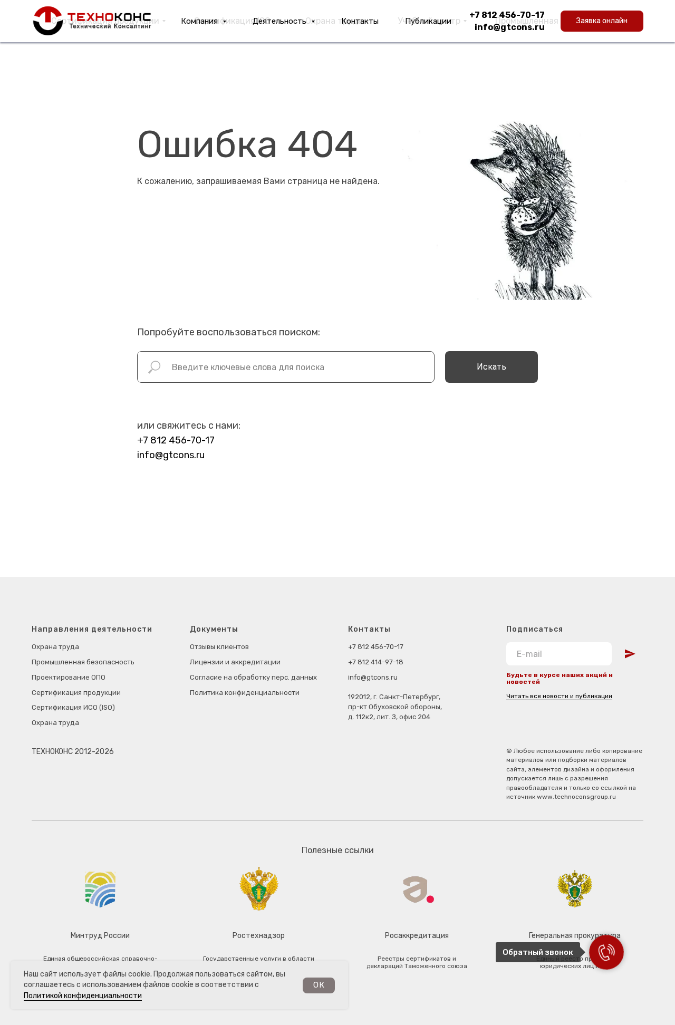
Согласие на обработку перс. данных (253, 677)
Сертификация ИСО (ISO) (73, 707)
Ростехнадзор (259, 935)
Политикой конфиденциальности (83, 995)
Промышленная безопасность (83, 662)
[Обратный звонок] (606, 952)
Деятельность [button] (280, 21)
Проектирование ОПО (68, 677)
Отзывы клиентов (219, 647)
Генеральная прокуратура (575, 935)
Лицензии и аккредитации (235, 662)
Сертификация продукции (76, 693)
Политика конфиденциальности (245, 693)
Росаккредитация (417, 935)
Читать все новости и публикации (559, 696)
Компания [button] (200, 21)
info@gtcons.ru (510, 27)
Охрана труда (55, 647)
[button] (602, 21)
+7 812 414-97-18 (375, 662)
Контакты (360, 21)
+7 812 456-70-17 (507, 15)
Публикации (428, 21)
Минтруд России (100, 935)
